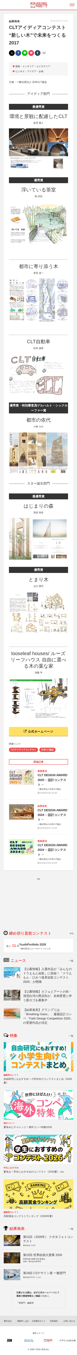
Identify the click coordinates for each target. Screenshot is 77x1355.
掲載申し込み (23, 1321)
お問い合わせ (69, 1321)
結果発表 (14, 21)
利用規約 (54, 1321)
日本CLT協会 (47, 749)
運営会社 (8, 1321)
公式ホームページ (40, 731)
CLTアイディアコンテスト (23, 749)
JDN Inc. (45, 1349)
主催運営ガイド (38, 1321)
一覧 (71, 960)
